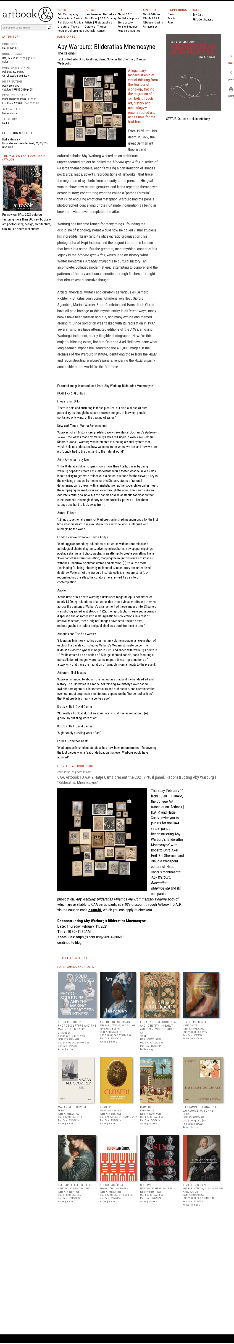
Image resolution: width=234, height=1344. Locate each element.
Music (68, 22)
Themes (101, 26)
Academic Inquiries (129, 30)
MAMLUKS (146, 1107)
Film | (61, 22)
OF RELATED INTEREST (72, 958)
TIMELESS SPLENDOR (197, 1185)
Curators (90, 26)
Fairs (171, 22)
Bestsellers (109, 14)
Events (172, 18)
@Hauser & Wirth (153, 22)
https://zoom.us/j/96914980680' (100, 937)
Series (101, 30)
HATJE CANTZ (66, 36)
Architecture (65, 18)
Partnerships (150, 26)
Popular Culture (67, 30)
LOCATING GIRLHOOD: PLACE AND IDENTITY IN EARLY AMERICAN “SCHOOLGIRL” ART (159, 1027)
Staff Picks (91, 18)
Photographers (103, 22)
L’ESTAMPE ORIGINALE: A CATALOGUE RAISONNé (200, 1108)
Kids (81, 30)
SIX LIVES (146, 1185)
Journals (90, 30)
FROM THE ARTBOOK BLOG (75, 766)
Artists (88, 22)
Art (59, 14)
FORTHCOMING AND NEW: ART (77, 966)
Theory (75, 26)
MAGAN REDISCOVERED (73, 1107)
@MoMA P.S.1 (151, 18)
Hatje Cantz (10, 48)
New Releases (93, 14)
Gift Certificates (203, 19)
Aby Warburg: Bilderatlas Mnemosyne (161, 882)
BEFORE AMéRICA (111, 1185)
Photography (70, 14)
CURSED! (105, 1107)
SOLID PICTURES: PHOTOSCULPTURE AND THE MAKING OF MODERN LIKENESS (77, 1027)
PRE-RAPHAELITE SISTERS (75, 1185)
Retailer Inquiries (127, 26)
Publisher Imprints (128, 18)
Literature (63, 26)
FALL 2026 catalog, (30, 214)
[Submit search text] (49, 27)
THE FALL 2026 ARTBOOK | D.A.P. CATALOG (23, 157)
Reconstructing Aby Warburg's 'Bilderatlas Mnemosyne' (167, 839)
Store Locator (126, 22)
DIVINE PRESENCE (195, 1022)
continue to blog (69, 942)
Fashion (78, 22)
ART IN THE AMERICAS (115, 1022)
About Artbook (151, 14)
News (171, 14)
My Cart (198, 14)
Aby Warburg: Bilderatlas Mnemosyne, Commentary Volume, (121, 899)
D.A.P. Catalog (108, 18)
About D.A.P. (125, 14)
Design (78, 18)
